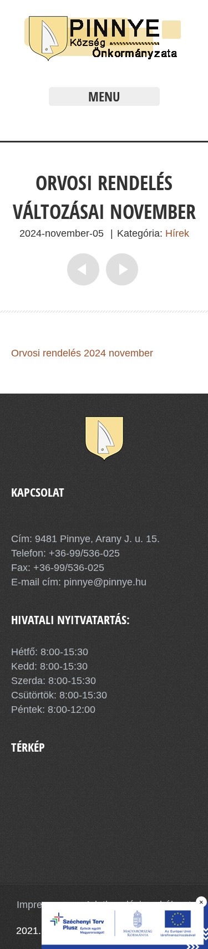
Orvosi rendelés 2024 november (82, 353)
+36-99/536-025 (84, 553)
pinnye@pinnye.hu (103, 582)
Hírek (177, 233)
